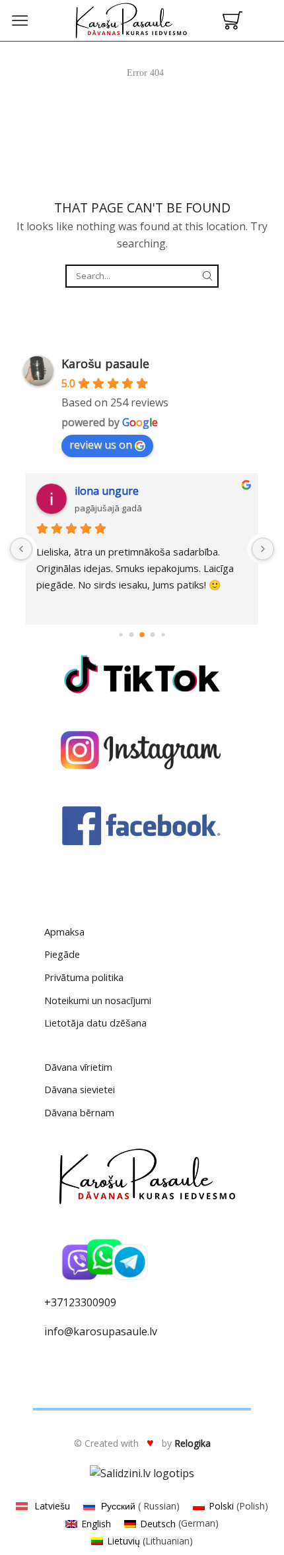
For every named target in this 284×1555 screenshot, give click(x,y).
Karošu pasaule (105, 363)
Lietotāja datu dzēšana (95, 1022)
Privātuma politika (84, 977)
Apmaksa (64, 931)
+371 (56, 1302)
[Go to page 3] (142, 634)
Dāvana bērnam (79, 1112)
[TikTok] (142, 674)
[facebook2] (142, 826)
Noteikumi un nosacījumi (97, 1000)
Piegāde (62, 954)
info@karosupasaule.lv (100, 1331)
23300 (83, 1302)
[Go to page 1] (120, 635)
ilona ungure (107, 491)
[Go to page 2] (131, 635)
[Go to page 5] (162, 635)
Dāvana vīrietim (78, 1066)
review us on (100, 444)
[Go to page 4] (153, 635)
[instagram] (142, 750)
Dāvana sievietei (79, 1089)
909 (107, 1302)
